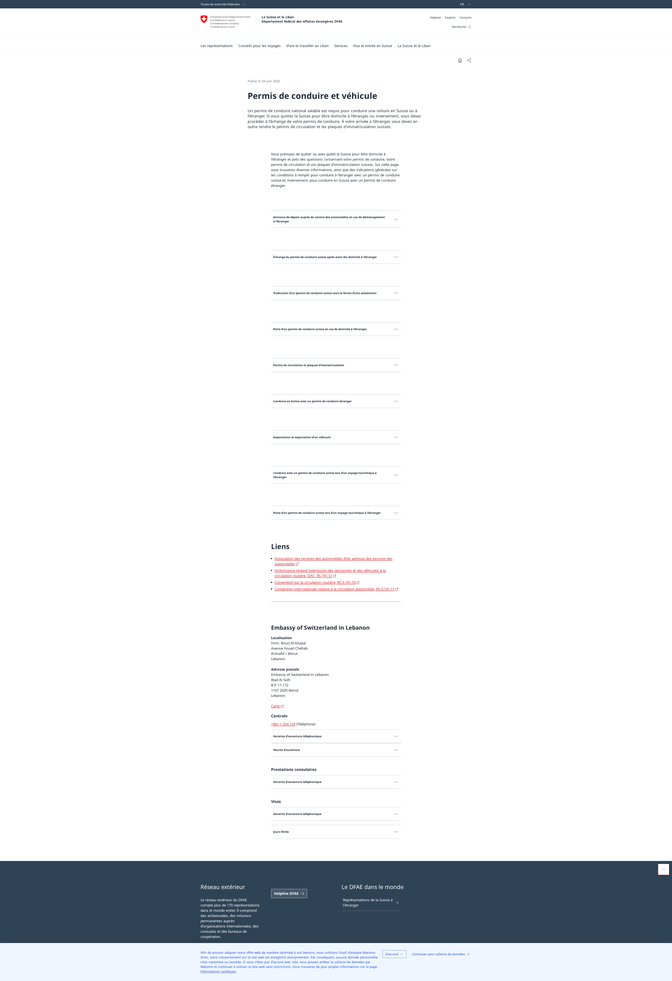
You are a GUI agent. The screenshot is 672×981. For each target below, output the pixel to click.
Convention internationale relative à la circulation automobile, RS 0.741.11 (334, 589)
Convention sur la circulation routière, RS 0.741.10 (315, 582)
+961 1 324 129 (283, 724)
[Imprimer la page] (459, 60)
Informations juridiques (218, 971)
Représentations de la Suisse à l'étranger (368, 903)
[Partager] (469, 60)
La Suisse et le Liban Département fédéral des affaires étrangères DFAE (302, 19)
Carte (275, 706)
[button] (217, 46)
